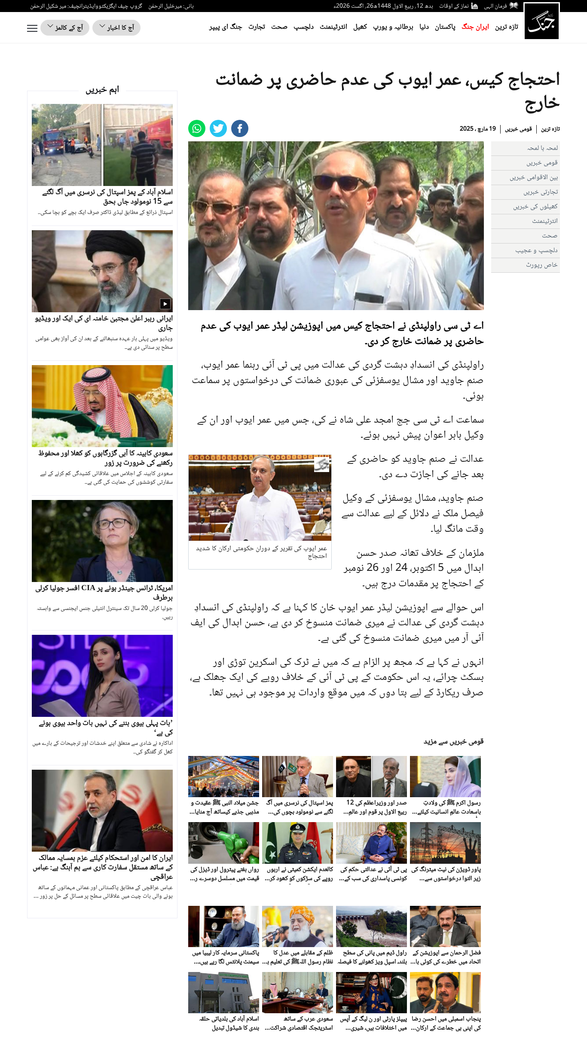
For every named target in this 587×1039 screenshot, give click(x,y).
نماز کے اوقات (454, 6)
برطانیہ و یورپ (393, 27)
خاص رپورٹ (542, 265)
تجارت (256, 27)
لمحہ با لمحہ (542, 148)
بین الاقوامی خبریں (534, 177)
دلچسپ (304, 27)
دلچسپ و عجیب (536, 250)
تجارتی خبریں (540, 192)
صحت (279, 27)
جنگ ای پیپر (225, 27)
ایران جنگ (475, 27)
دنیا (424, 27)
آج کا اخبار (120, 28)
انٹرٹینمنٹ (333, 27)
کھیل (360, 27)
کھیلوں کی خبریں (535, 207)
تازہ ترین (506, 27)
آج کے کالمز (68, 28)
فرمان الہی (495, 6)
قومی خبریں (518, 129)
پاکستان (445, 27)
